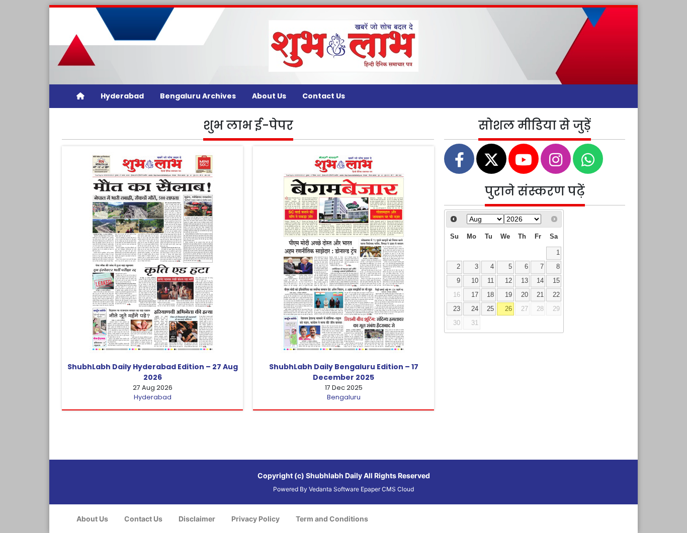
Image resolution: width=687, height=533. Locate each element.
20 (524, 294)
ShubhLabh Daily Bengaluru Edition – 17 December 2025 (343, 372)
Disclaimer (197, 518)
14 (540, 280)
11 (490, 280)
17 (474, 294)
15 (556, 280)
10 (474, 280)
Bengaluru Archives (198, 96)
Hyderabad (122, 96)
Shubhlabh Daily (334, 475)
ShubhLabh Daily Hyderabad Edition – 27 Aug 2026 (152, 372)
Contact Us (323, 96)
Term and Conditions (332, 518)
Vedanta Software (334, 489)
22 (556, 294)
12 (508, 280)
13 (524, 280)
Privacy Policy (255, 518)
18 (490, 294)
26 (508, 308)
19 (508, 294)
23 (456, 308)
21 (540, 294)
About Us (269, 96)
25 (490, 308)
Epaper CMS (378, 489)
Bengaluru (344, 397)
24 (474, 308)
